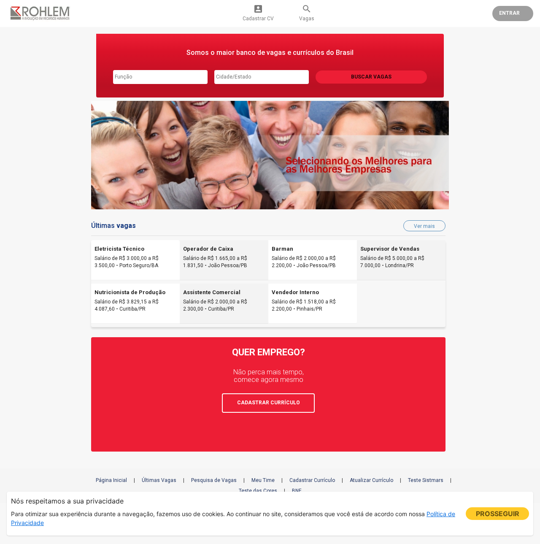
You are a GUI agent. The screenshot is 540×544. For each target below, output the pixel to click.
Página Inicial (111, 480)
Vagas (306, 13)
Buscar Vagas (371, 77)
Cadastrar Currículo (312, 480)
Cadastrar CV (258, 13)
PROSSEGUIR (497, 513)
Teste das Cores (258, 491)
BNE (297, 491)
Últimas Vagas (159, 480)
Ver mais (424, 226)
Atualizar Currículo (371, 480)
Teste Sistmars (425, 480)
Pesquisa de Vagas (214, 480)
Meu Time (263, 480)
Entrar (509, 13)
